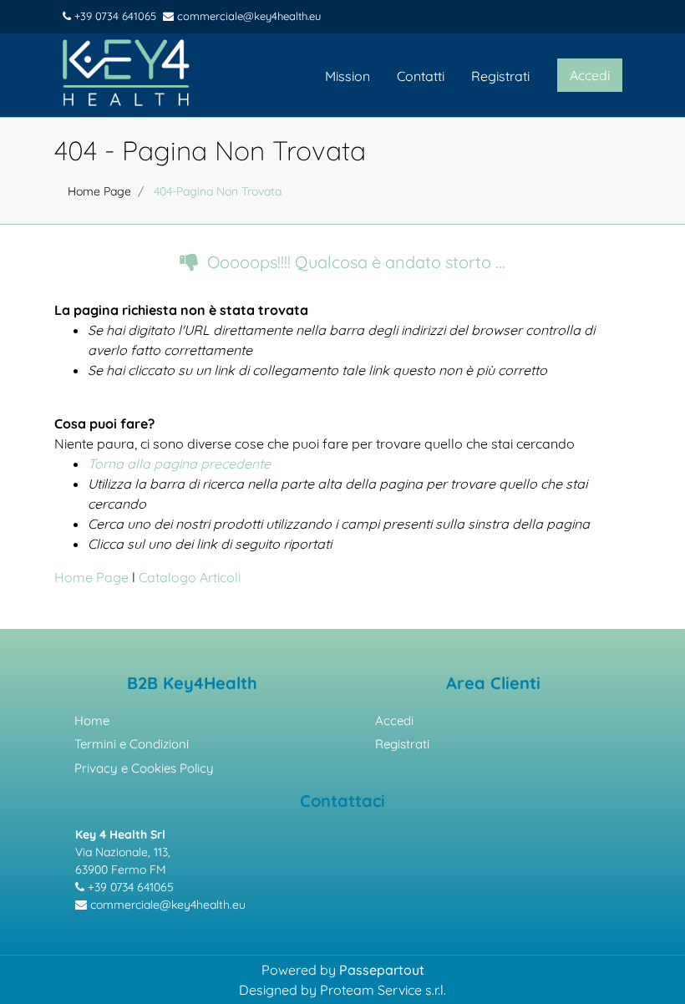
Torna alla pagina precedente (179, 463)
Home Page (99, 191)
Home (91, 720)
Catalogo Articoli (190, 577)
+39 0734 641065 (113, 16)
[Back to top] (650, 965)
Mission (347, 76)
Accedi (394, 720)
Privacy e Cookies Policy (144, 768)
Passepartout (381, 969)
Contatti (420, 76)
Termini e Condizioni (131, 744)
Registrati (500, 76)
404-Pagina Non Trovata (218, 191)
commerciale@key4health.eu (247, 16)
